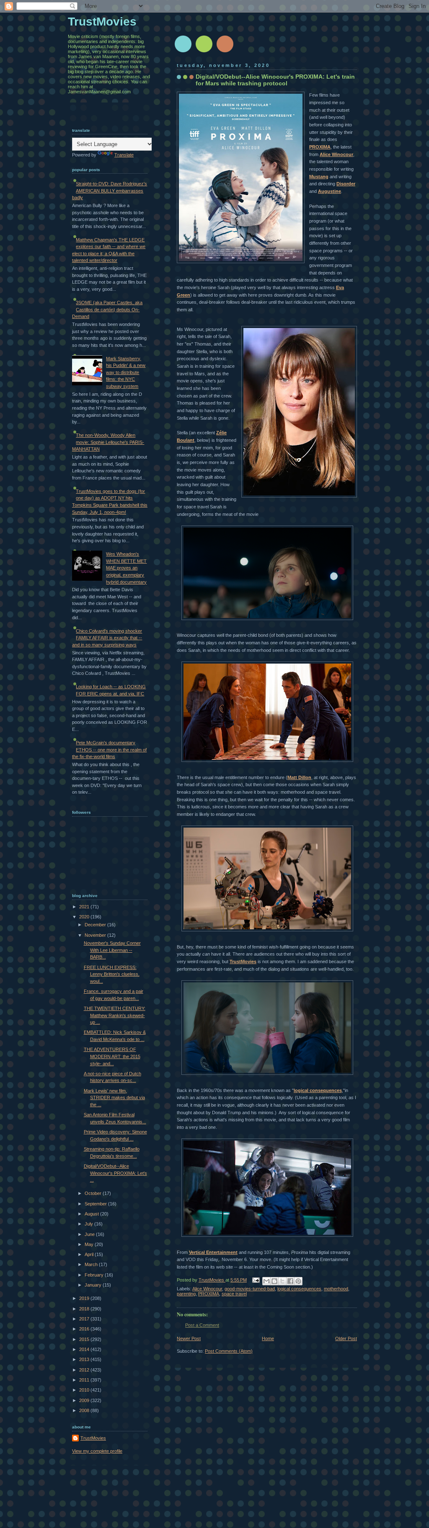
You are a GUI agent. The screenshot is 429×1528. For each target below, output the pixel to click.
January (94, 1284)
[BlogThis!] (274, 1281)
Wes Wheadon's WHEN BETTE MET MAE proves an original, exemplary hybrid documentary (126, 567)
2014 (84, 1349)
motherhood (336, 1288)
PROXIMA (320, 146)
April (90, 1254)
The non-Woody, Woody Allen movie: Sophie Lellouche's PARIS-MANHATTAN (108, 442)
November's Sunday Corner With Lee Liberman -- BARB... (112, 950)
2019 (84, 1298)
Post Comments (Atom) (229, 1351)
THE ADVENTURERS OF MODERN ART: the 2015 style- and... (112, 1056)
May (90, 1244)
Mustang (318, 176)
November (96, 935)
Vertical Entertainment (213, 1252)
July (89, 1223)
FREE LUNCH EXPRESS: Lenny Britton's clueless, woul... (112, 974)
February (95, 1274)
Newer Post (189, 1338)
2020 (84, 916)
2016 (84, 1328)
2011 (84, 1379)
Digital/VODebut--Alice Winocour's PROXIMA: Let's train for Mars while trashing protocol (275, 80)
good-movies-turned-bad (250, 1288)
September (96, 1203)
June (90, 1234)
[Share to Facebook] (290, 1281)
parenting (186, 1293)
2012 (84, 1369)
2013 (84, 1359)
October (94, 1193)
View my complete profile (97, 1451)
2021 (84, 906)
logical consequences (318, 1090)
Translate (124, 154)
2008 (84, 1410)
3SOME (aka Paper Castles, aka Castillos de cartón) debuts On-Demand (107, 309)
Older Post (346, 1338)
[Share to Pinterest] (298, 1281)
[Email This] (266, 1281)
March (92, 1264)
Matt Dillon (299, 777)
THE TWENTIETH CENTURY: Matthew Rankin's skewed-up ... (114, 1015)
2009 (84, 1400)
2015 (84, 1339)
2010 (84, 1389)
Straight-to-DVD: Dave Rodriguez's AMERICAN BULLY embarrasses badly (109, 190)
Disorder (345, 183)
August (92, 1213)
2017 (84, 1318)
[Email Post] (255, 1279)
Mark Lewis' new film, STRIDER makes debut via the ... (114, 1097)
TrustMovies (243, 961)
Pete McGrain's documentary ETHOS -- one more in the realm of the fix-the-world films (109, 749)
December (96, 924)
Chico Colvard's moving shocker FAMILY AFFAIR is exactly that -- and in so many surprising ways (107, 637)
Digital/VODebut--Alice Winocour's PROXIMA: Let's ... (115, 1173)
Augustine (329, 191)
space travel (234, 1293)
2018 (84, 1308)
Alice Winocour (336, 154)
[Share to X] (282, 1281)
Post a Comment (202, 1325)
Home (268, 1338)
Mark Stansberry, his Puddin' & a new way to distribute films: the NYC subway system (125, 372)
